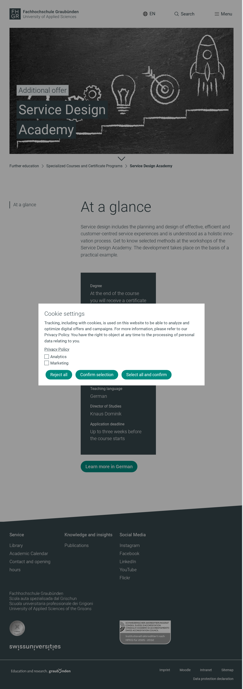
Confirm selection (96, 374)
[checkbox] (119, 357)
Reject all (58, 374)
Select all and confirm (146, 374)
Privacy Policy (56, 349)
